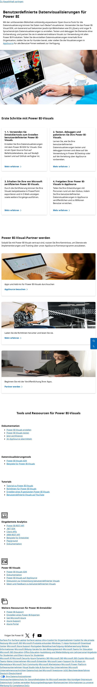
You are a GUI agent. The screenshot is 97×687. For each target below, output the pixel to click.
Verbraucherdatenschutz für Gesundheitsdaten (23, 679)
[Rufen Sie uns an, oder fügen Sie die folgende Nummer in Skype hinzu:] (93, 346)
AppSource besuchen (15, 289)
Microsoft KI (6, 658)
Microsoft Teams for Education (77, 649)
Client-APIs (12, 531)
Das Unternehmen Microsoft (64, 667)
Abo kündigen (74, 679)
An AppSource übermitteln (19, 439)
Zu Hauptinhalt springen (11, 1)
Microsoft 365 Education (11, 652)
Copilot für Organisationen (60, 640)
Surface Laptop (19, 640)
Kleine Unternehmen (17, 661)
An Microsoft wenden (56, 679)
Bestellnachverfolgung (53, 646)
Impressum (86, 679)
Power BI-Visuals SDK (17, 460)
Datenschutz (6, 682)
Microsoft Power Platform (73, 664)
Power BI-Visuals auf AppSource (22, 577)
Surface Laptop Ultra (37, 640)
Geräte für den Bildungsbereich (47, 649)
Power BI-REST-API (15, 525)
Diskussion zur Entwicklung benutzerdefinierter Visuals (33, 580)
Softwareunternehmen (11, 667)
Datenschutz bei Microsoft (39, 670)
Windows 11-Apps (60, 643)
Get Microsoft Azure (16, 618)
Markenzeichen (60, 682)
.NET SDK (11, 528)
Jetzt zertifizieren (15, 436)
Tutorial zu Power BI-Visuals (20, 485)
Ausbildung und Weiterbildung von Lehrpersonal (63, 652)
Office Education (32, 652)
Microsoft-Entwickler (37, 661)
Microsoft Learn (55, 661)
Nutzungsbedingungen (42, 682)
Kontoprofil (74, 643)
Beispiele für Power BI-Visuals (21, 463)
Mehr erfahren (12, 166)
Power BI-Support (15, 611)
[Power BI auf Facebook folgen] (33, 636)
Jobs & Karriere (42, 667)
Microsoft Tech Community (25, 664)
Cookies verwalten (21, 682)
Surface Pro (5, 640)
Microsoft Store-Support (18, 646)
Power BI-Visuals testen (18, 432)
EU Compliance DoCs (19, 685)
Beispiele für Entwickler (18, 537)
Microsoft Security (21, 658)
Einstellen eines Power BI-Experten (23, 615)
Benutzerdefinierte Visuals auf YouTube (25, 494)
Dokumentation (14, 543)
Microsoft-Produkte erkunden (37, 643)
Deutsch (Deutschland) (11, 673)
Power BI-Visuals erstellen (19, 429)
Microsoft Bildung (23, 649)
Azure (33, 658)
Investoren (57, 670)
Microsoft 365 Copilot (74, 658)
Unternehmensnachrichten (13, 670)
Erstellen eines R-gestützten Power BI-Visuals (28, 491)
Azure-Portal (13, 624)
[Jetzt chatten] (93, 340)
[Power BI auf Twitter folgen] (27, 636)
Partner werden (12, 386)
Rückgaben (36, 646)
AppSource (8, 43)
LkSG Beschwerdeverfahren (76, 670)
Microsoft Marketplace (50, 664)
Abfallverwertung (72, 646)
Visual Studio (28, 667)
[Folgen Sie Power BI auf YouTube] (40, 636)
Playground (12, 540)
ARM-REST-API (13, 534)
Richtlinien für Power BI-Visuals (21, 488)
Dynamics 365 (43, 658)
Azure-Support (14, 621)
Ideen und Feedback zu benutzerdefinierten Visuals (31, 584)
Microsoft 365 (15, 643)
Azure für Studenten (34, 655)
